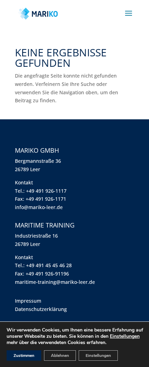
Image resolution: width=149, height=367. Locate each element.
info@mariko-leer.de (39, 207)
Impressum (28, 300)
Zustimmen (24, 355)
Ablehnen (60, 355)
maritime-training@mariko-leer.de (55, 282)
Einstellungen (125, 336)
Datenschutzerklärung (41, 309)
